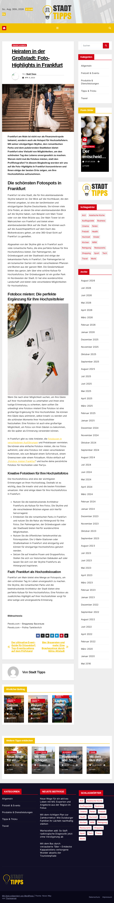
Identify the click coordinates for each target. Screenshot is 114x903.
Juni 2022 (86, 626)
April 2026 (86, 310)
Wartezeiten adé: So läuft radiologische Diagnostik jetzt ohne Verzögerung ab (56, 833)
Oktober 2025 (88, 354)
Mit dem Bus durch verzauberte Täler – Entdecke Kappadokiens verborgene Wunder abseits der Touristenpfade (56, 849)
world (93, 258)
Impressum (107, 897)
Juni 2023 (86, 560)
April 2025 (86, 398)
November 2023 (90, 523)
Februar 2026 (88, 324)
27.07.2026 (90, 162)
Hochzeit (86, 237)
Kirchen (85, 242)
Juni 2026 (86, 295)
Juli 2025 (86, 376)
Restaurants (99, 248)
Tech (104, 253)
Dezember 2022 (90, 604)
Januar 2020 (88, 656)
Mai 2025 (86, 391)
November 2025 (90, 346)
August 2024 (88, 457)
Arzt (84, 215)
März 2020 (87, 648)
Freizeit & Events (19, 45)
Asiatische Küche (97, 215)
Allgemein (86, 65)
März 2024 (87, 494)
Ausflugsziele (88, 220)
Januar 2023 (88, 597)
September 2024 (90, 450)
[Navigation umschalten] (57, 28)
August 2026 (88, 280)
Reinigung (86, 248)
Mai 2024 (86, 479)
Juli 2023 (86, 553)
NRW (94, 242)
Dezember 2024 (90, 427)
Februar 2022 (88, 641)
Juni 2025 (86, 383)
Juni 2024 (86, 472)
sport (96, 253)
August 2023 (88, 545)
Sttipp (12, 718)
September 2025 (90, 361)
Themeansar (11, 898)
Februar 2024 (88, 501)
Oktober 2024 (88, 442)
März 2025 (87, 405)
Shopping (86, 253)
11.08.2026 (42, 765)
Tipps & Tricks (88, 90)
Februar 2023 (88, 590)
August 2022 (88, 619)
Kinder (96, 237)
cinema (85, 226)
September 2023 (90, 538)
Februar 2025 (88, 413)
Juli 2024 (86, 464)
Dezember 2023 (90, 516)
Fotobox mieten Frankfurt (21, 461)
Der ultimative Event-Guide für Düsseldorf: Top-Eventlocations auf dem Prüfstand (23, 646)
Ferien (95, 226)
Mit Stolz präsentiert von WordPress (18, 896)
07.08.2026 (69, 765)
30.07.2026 (97, 765)
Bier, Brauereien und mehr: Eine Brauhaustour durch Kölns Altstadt (53, 646)
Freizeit (85, 231)
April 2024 (86, 486)
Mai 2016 (86, 663)
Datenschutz (94, 897)
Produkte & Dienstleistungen (17, 812)
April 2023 (86, 575)
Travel (84, 98)
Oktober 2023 (88, 531)
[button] (110, 28)
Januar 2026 (88, 332)
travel (85, 258)
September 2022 (90, 612)
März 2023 (87, 582)
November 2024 (90, 435)
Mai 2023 (86, 567)
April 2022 (86, 634)
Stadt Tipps (31, 74)
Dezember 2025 (90, 339)
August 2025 (88, 369)
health (95, 231)
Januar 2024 (88, 509)
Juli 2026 (86, 288)
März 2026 (87, 317)
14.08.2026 (14, 765)
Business (101, 220)
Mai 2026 (86, 302)
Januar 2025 (88, 420)
